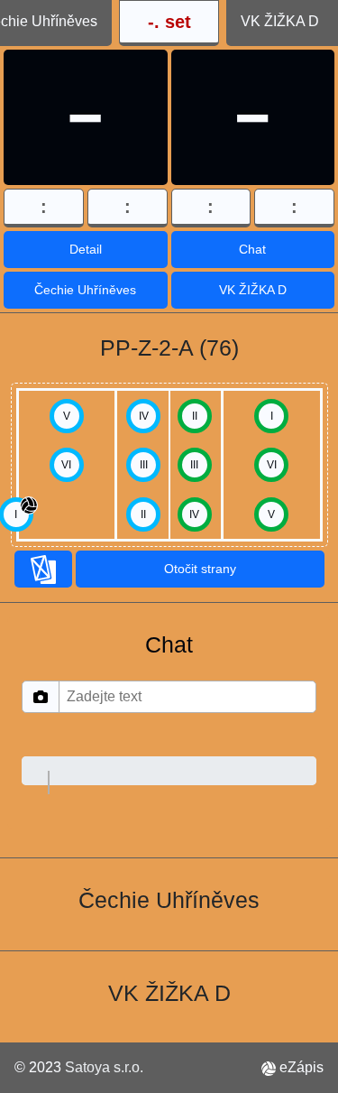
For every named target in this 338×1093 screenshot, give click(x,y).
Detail (85, 249)
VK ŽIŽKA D (253, 290)
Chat (252, 249)
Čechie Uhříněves (85, 290)
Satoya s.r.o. (104, 1067)
